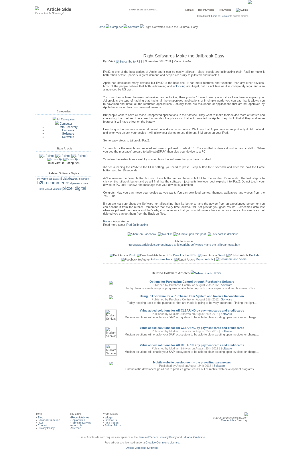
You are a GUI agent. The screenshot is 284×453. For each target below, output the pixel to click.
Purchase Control (180, 285)
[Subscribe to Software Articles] (206, 273)
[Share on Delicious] (224, 234)
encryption (42, 178)
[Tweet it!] (165, 234)
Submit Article (113, 425)
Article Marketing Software (142, 448)
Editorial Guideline (49, 420)
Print (132, 255)
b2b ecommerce (53, 182)
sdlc (41, 188)
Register (225, 16)
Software (133, 27)
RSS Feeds (111, 423)
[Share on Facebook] (142, 234)
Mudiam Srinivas (180, 314)
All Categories (66, 119)
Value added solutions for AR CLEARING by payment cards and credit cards (192, 310)
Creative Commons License (162, 442)
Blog (40, 417)
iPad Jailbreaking (137, 224)
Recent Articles (206, 9)
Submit (244, 9)
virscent (57, 189)
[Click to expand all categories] (54, 119)
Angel (180, 365)
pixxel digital (74, 188)
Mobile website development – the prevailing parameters (192, 362)
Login (214, 16)
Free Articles (228, 420)
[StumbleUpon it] (189, 234)
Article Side (59, 9)
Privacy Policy (46, 428)
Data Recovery (68, 127)
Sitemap (76, 428)
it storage (84, 178)
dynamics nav (79, 183)
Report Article (204, 259)
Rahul (106, 221)
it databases (69, 178)
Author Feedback (161, 259)
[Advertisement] (142, 40)
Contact (189, 9)
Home (101, 27)
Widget (109, 417)
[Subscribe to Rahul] (129, 61)
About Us (76, 425)
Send (221, 255)
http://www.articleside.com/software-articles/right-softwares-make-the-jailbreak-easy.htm (184, 244)
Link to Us (111, 420)
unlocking (179, 86)
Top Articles (225, 9)
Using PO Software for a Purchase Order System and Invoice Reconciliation (192, 296)
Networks (68, 137)
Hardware (68, 130)
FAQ (40, 423)
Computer (116, 27)
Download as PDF (184, 255)
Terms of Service (81, 423)
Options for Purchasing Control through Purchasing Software (192, 281)
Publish (254, 255)
